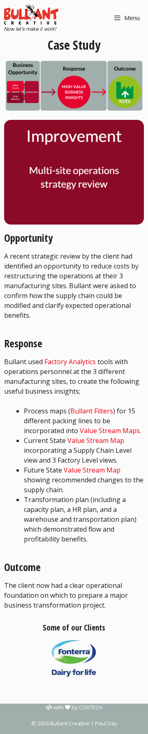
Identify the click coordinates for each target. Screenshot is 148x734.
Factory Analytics (70, 361)
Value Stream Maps (110, 430)
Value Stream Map (95, 440)
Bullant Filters (91, 410)
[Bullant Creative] (31, 17)
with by (77, 707)
